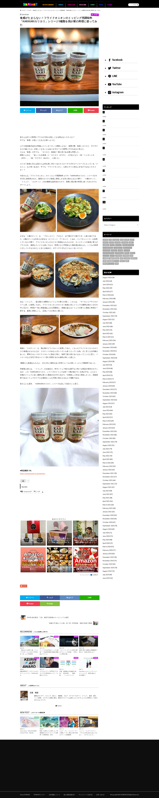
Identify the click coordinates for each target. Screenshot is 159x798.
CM (110, 240)
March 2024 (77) (108, 379)
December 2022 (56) (110, 431)
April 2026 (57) (108, 291)
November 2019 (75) (110, 561)
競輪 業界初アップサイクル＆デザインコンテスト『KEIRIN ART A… (29, 673)
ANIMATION (71, 5)
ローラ (112, 256)
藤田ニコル (115, 261)
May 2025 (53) (107, 330)
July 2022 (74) (107, 449)
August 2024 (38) (108, 361)
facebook (117, 59)
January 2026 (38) (109, 302)
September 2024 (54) (110, 358)
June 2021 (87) (108, 494)
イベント (118, 245)
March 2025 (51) (108, 337)
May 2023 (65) (107, 414)
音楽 (116, 263)
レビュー (105, 256)
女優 (131, 256)
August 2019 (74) (108, 571)
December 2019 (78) (110, 557)
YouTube (117, 84)
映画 (121, 258)
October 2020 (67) (109, 522)
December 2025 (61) (110, 305)
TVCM (111, 242)
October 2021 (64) (109, 480)
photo (132, 240)
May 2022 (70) (107, 456)
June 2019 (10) (108, 578)
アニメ (112, 245)
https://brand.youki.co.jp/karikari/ (32, 473)
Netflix (127, 240)
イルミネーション (128, 245)
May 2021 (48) (107, 498)
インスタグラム (107, 248)
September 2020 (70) (110, 526)
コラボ (120, 250)
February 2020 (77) (109, 550)
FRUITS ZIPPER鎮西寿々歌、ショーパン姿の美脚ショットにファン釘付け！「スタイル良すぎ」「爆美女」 (122, 150)
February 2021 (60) (109, 508)
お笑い (131, 242)
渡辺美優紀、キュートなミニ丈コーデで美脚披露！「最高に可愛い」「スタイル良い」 (122, 172)
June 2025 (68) (108, 326)
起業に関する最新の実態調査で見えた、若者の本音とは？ (88, 651)
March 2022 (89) (108, 463)
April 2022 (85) (108, 459)
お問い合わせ (100, 795)
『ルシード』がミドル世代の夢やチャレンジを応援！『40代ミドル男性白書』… (68, 652)
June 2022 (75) (108, 452)
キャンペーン (127, 248)
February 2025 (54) (109, 340)
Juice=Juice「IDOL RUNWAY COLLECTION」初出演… (28, 732)
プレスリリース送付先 (85, 795)
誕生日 (122, 261)
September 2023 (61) (110, 400)
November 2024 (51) (110, 351)
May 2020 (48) (107, 540)
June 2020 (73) (108, 536)
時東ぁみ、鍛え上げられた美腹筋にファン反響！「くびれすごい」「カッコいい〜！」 (121, 140)
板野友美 (134, 258)
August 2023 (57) (108, 403)
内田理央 (125, 256)
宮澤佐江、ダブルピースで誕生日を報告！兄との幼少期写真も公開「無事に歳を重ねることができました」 (122, 193)
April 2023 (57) (108, 417)
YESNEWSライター (39, 795)
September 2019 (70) (110, 568)
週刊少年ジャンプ (108, 263)
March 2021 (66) (108, 505)
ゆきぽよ (105, 245)
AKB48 (105, 240)
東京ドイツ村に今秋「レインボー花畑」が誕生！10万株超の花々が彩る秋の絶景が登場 (121, 131)
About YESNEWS (25, 795)
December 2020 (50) (110, 515)
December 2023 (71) (110, 389)
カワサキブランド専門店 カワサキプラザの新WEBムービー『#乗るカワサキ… (49, 673)
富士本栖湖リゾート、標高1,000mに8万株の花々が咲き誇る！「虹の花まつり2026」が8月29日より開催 (122, 161)
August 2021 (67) (108, 487)
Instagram (118, 92)
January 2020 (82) (109, 554)
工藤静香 (111, 258)
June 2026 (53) (108, 284)
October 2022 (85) (109, 438)
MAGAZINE (82, 5)
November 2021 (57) (110, 477)
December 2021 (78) (110, 473)
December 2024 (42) (110, 347)
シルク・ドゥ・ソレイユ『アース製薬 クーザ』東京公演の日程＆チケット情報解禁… (68, 733)
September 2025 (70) (110, 316)
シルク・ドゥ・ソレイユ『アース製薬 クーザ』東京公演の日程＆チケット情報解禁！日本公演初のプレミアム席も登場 (122, 182)
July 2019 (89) (107, 575)
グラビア (114, 250)
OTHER (109, 5)
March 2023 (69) (108, 421)
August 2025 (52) (108, 319)
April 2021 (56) (108, 501)
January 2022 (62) (109, 470)
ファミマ (126, 250)
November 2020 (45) (110, 519)
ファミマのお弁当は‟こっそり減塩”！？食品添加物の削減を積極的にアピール (49, 652)
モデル (133, 253)
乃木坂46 (118, 256)
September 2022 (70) (110, 442)
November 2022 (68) (110, 435)
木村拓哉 (127, 258)
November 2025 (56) (110, 309)
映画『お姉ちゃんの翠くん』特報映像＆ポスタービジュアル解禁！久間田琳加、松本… (49, 733)
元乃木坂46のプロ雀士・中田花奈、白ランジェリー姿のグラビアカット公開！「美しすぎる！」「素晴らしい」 (122, 204)
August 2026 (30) (108, 277)
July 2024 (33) (107, 365)
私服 (109, 261)
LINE (114, 76)
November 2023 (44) (110, 393)
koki (122, 240)
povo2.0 (105, 242)
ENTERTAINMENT (48, 5)
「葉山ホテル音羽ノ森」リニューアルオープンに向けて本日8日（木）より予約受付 (29, 652)
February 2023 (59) (109, 424)
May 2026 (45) (107, 288)
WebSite (59, 706)
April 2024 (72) (108, 375)
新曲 (117, 258)
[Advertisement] (59, 126)
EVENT (93, 5)
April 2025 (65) (108, 333)
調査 (127, 261)
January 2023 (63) (109, 428)
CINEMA (60, 5)
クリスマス (106, 250)
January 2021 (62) (109, 512)
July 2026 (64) (107, 281)
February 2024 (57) (109, 382)
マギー (127, 253)
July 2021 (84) (107, 491)
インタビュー (118, 248)
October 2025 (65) (109, 312)
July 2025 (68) (107, 323)
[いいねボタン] (23, 480)
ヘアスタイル (119, 253)
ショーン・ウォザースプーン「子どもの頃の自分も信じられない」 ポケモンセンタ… (88, 733)
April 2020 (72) (108, 543)
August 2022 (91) (108, 445)
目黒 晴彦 (34, 693)
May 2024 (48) (107, 372)
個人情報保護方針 (69, 795)
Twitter (116, 67)
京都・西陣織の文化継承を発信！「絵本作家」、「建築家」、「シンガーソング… (67, 673)
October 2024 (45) (109, 354)
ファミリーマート (108, 253)
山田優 (105, 258)
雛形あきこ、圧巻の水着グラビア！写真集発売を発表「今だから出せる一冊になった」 (122, 122)
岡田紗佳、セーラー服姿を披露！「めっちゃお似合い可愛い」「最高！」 (122, 113)
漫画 (104, 261)
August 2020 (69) (108, 529)
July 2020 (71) (107, 533)
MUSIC (101, 5)
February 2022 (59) (109, 466)
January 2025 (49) (109, 344)
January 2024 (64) (109, 386)
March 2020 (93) (108, 547)
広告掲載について (54, 795)
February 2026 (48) (109, 298)
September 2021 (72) (110, 484)
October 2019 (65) (109, 564)
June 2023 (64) (108, 410)
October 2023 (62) (109, 396)
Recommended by (85, 574)
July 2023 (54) (107, 407)
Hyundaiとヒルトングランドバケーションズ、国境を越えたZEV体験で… (88, 673)
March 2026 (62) (108, 295)
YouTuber (124, 242)
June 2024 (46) (108, 368)
